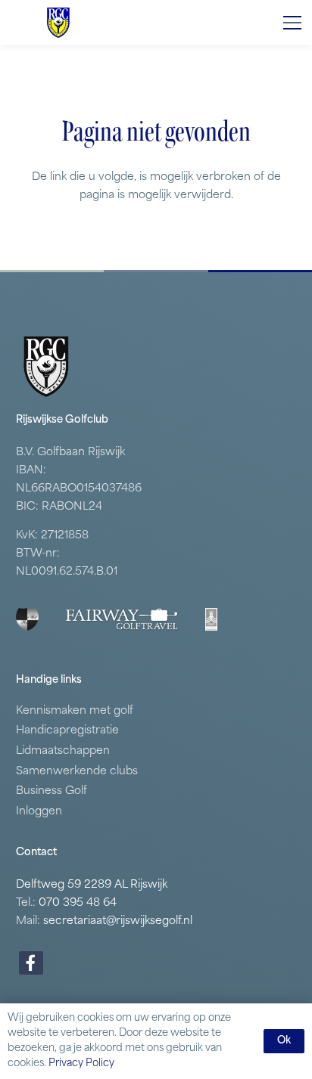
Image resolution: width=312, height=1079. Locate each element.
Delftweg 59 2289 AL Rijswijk (91, 885)
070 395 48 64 (78, 903)
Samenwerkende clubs (77, 771)
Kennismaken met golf (74, 711)
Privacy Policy (81, 1063)
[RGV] (58, 23)
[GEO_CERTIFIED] (211, 619)
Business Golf (51, 791)
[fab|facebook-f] (31, 963)
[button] (292, 23)
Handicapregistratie (67, 730)
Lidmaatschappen (63, 751)
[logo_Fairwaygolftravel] (122, 619)
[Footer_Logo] (27, 619)
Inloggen (39, 811)
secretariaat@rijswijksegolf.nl (117, 921)
